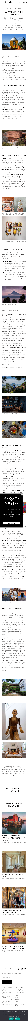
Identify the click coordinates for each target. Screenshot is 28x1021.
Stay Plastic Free (20, 994)
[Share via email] (15, 791)
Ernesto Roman (8, 57)
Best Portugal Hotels (6, 1002)
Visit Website (5, 671)
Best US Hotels (6, 995)
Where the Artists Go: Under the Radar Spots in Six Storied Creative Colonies (13, 838)
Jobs (16, 996)
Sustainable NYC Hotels (7, 990)
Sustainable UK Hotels (6, 993)
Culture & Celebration (19, 990)
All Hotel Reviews (7, 987)
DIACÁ (4, 159)
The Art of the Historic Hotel (12, 875)
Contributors (19, 987)
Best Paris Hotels (7, 1004)
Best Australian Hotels (6, 1006)
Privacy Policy (19, 1003)
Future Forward (20, 992)
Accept (11, 1018)
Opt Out (17, 1018)
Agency (17, 997)
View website (5, 364)
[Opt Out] (26, 1015)
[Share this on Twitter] (12, 791)
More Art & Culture (14, 805)
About (17, 999)
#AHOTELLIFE (7, 969)
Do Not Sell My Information (19, 1005)
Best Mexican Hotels (6, 997)
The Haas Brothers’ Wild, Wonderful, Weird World (13, 947)
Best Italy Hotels (7, 999)
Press (17, 1001)
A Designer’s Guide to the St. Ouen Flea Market (13, 911)
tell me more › (6, 847)
